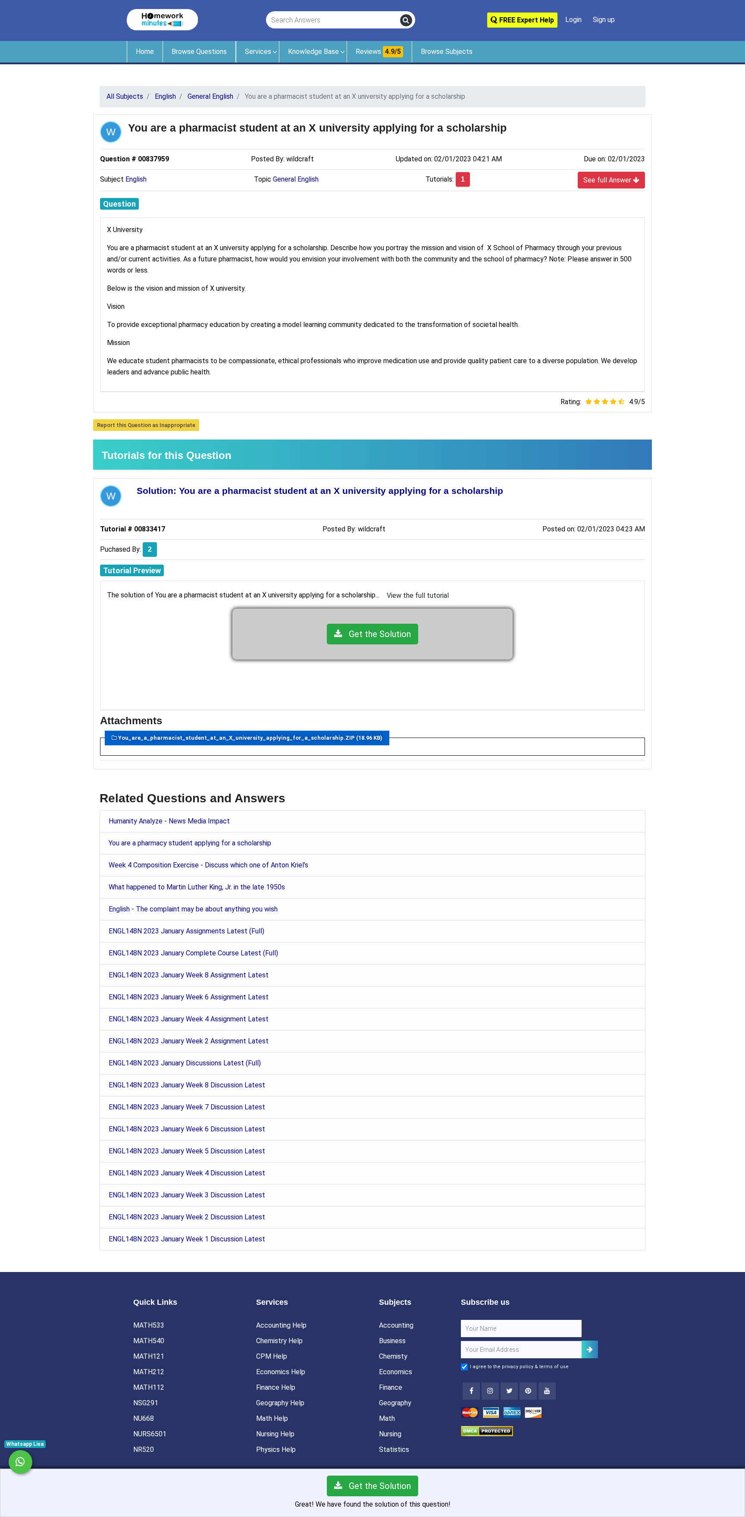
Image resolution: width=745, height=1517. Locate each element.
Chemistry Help (279, 1341)
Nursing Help (275, 1434)
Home (145, 51)
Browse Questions (199, 51)
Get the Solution (376, 634)
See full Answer (608, 180)
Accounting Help (281, 1325)
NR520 (143, 1449)
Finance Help (275, 1387)
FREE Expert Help (526, 20)
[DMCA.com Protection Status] (487, 1430)
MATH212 (148, 1372)
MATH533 (148, 1325)
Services (258, 51)
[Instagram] (490, 1391)
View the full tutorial (418, 595)
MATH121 (148, 1356)
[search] (406, 20)
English (136, 179)
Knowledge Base (313, 51)
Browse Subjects (447, 51)
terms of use (554, 1366)
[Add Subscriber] (590, 1349)
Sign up (604, 20)
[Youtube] (528, 1391)
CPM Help (271, 1356)
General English (296, 179)
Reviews (378, 51)
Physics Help (276, 1449)
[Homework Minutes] (162, 19)
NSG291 (145, 1403)
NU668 (143, 1418)
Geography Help (280, 1403)
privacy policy (517, 1366)
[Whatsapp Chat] (20, 1462)
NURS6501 (149, 1434)
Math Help (272, 1418)
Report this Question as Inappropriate (146, 425)
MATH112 (148, 1387)
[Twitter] (509, 1391)
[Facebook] (471, 1391)
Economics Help (280, 1372)
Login (573, 20)
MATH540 (148, 1341)
